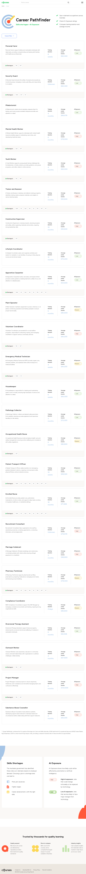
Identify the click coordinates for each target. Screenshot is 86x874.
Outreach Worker (12, 648)
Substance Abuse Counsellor (17, 708)
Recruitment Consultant (15, 524)
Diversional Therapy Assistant (17, 624)
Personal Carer (11, 46)
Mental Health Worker (14, 129)
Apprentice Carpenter (14, 273)
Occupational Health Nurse (16, 434)
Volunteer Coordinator (14, 327)
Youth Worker (11, 159)
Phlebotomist (11, 105)
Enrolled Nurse (11, 494)
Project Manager (12, 678)
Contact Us (17, 870)
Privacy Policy (36, 870)
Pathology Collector (14, 410)
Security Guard (11, 76)
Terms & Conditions (47, 870)
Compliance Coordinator (15, 601)
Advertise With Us (27, 870)
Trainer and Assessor (14, 189)
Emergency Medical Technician (18, 356)
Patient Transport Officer (16, 464)
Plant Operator (11, 303)
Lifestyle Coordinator (14, 249)
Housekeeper (11, 386)
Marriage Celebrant (13, 547)
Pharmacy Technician (14, 571)
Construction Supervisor (15, 219)
